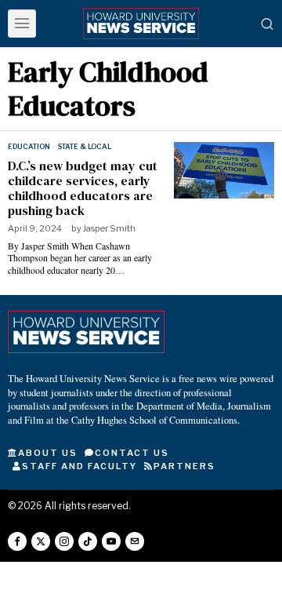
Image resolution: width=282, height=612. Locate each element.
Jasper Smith (109, 228)
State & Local (84, 146)
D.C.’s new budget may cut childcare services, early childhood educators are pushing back (82, 188)
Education (29, 146)
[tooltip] (17, 541)
